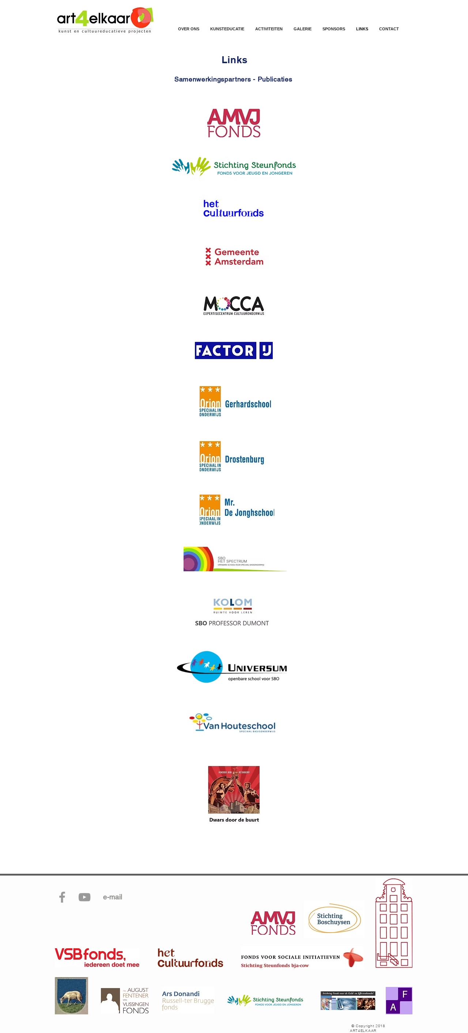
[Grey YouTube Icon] (84, 897)
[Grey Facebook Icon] (62, 897)
